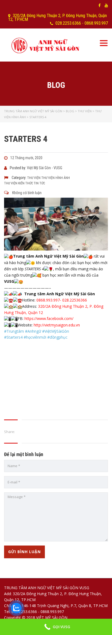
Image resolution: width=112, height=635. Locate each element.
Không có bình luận (26, 193)
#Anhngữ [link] (33, 331)
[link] (57, 325)
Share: (9, 431)
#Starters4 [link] (13, 337)
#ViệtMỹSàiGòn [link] (55, 331)
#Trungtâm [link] (14, 331)
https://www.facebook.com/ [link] (48, 318)
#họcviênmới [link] (35, 337)
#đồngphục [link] (57, 337)
